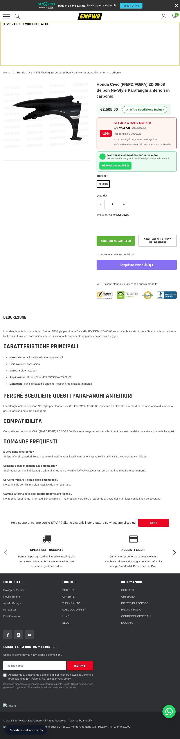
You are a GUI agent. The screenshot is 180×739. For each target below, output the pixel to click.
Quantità (102, 195)
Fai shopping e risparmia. (98, 5)
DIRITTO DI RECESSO (134, 603)
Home (7, 72)
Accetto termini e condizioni (117, 254)
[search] (17, 16)
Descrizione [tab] (14, 317)
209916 (103, 184)
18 (102, 284)
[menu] (6, 16)
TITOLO (102, 176)
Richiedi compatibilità (115, 165)
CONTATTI (127, 590)
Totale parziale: (106, 214)
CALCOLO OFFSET (74, 609)
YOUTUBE (68, 590)
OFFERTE (68, 596)
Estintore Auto (11, 616)
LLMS (65, 616)
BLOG (66, 622)
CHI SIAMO (128, 596)
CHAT (153, 523)
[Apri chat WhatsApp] (169, 711)
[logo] (90, 16)
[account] (163, 16)
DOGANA (127, 622)
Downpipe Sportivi (14, 590)
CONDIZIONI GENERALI (136, 616)
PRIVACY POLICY (132, 609)
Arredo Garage (12, 603)
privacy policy (62, 678)
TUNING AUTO (71, 603)
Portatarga (9, 609)
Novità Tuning (11, 596)
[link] (7, 634)
